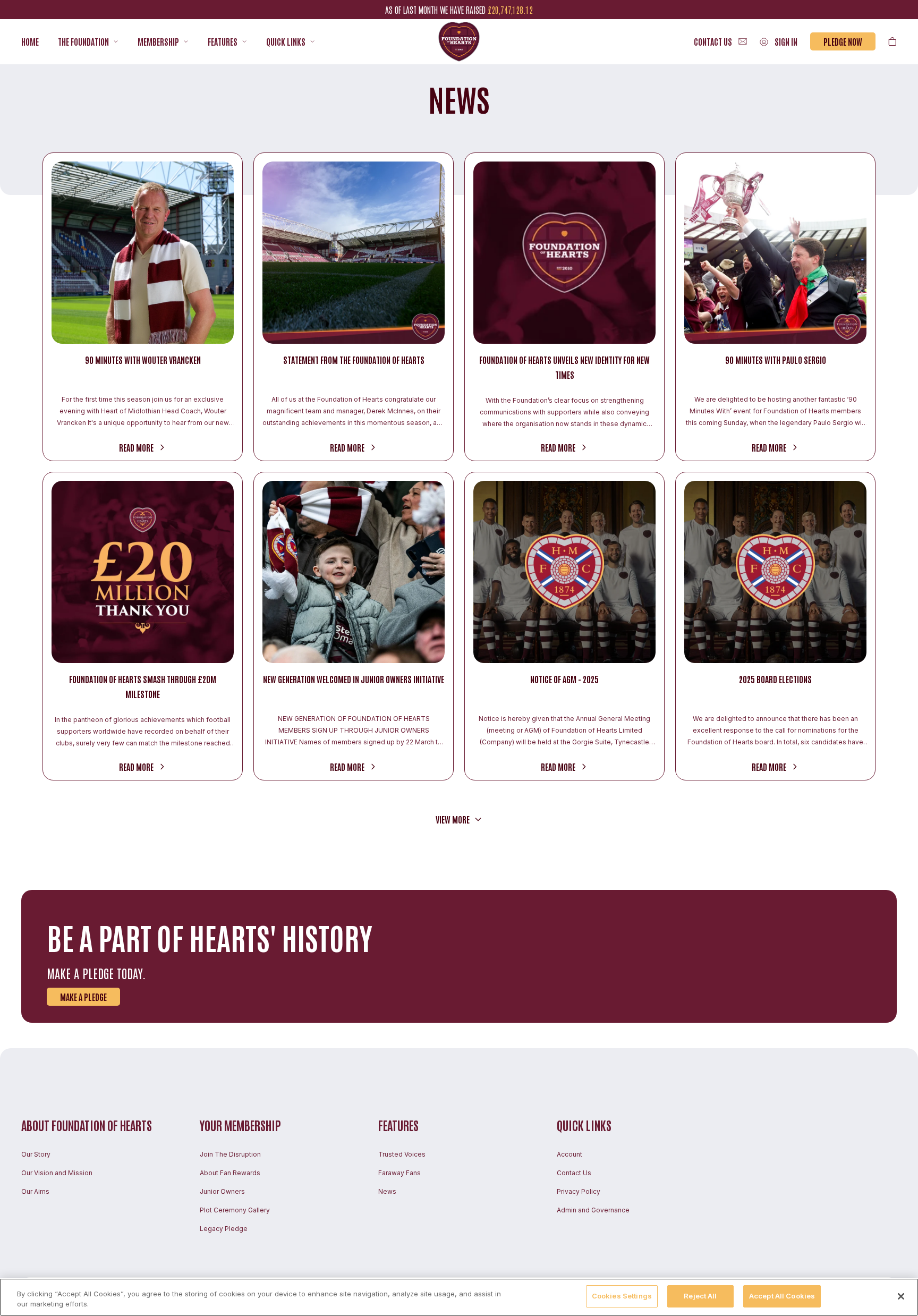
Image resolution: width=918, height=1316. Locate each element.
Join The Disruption (230, 1154)
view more (453, 819)
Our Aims (35, 1191)
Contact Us (574, 1173)
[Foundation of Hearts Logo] (459, 41)
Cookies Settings (622, 1296)
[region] (459, 1297)
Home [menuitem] (30, 41)
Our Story (35, 1154)
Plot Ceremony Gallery (235, 1210)
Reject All (700, 1296)
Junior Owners (222, 1191)
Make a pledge (83, 996)
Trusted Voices (402, 1154)
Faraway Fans (399, 1173)
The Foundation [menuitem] (83, 41)
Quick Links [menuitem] (285, 41)
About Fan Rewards (230, 1173)
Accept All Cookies (782, 1296)
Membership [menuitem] (158, 41)
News (387, 1191)
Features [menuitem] (222, 41)
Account (569, 1154)
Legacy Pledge (224, 1229)
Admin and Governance (593, 1210)
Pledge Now (842, 41)
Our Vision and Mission (56, 1173)
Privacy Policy (578, 1191)
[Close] (901, 1296)
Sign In (786, 41)
